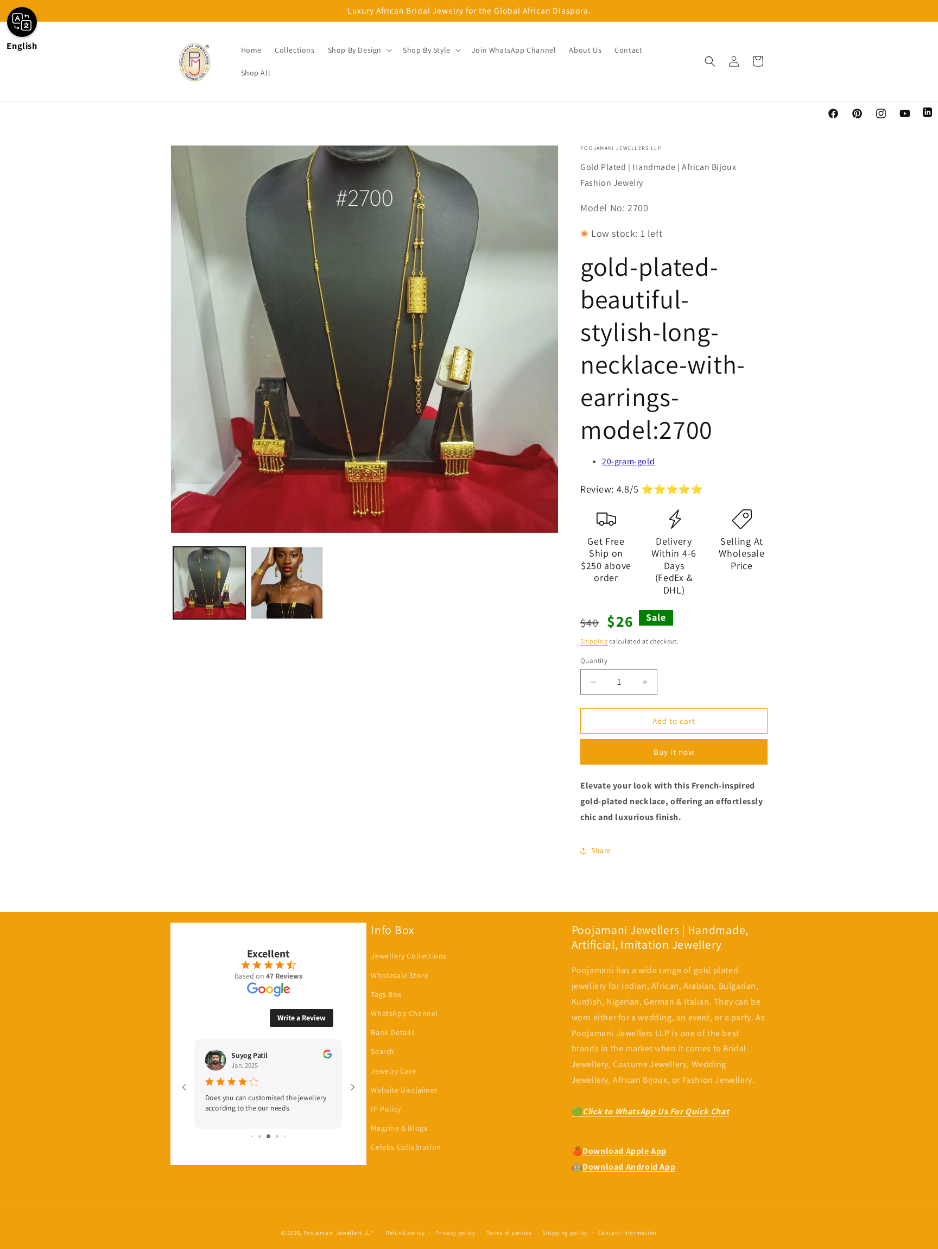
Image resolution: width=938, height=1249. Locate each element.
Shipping (594, 641)
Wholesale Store (399, 975)
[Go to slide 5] (285, 1136)
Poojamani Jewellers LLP (338, 1233)
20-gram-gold (628, 461)
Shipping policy (564, 1233)
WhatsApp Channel (404, 1013)
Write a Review (301, 1018)
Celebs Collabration (406, 1147)
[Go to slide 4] (277, 1136)
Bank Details (393, 1032)
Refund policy (405, 1233)
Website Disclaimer (404, 1090)
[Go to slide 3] (268, 1136)
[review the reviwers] (327, 1056)
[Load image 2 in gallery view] (287, 583)
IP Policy (386, 1109)
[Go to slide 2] (259, 1136)
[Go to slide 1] (252, 1136)
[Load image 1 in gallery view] (209, 583)
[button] (358, 50)
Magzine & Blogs (399, 1128)
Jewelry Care (393, 1071)
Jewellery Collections (409, 956)
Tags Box (386, 994)
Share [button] (601, 850)
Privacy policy (455, 1233)
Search (383, 1051)
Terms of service (509, 1233)
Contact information (627, 1233)
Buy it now (674, 752)
